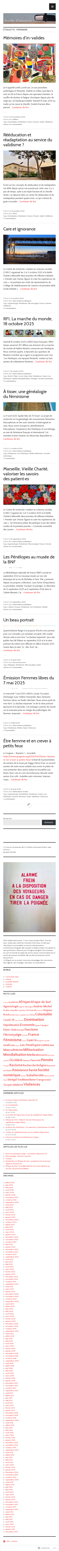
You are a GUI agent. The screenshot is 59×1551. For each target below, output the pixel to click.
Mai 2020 (9, 1311)
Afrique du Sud (40, 1002)
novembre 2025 (11, 1197)
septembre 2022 (12, 1257)
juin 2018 (9, 1368)
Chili (27, 1015)
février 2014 (10, 1497)
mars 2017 (9, 1405)
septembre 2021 (11, 1284)
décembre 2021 (11, 1277)
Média (14, 379)
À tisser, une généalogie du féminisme (25, 394)
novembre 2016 (11, 1415)
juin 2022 (9, 1262)
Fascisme (31, 1029)
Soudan (23, 1076)
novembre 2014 (11, 1475)
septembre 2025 (12, 1202)
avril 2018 (9, 1373)
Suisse (46, 1076)
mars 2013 (9, 1524)
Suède (51, 1076)
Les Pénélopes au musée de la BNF (29, 559)
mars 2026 (9, 1192)
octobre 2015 (10, 1448)
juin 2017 (8, 1398)
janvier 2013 (10, 1529)
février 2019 (10, 1348)
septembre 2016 (11, 1420)
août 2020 (9, 1304)
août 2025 (9, 1205)
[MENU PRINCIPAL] (52, 6)
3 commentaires (9, 308)
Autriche (40, 1010)
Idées (15, 213)
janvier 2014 (10, 1500)
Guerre (32, 1040)
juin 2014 (9, 1487)
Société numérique (45, 379)
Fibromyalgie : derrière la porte (18, 1156)
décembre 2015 (11, 1443)
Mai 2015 (9, 1460)
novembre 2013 (11, 1504)
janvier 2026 (10, 1195)
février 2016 (10, 1438)
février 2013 (10, 1527)
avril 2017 (9, 1403)
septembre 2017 (11, 1391)
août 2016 (9, 1423)
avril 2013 (9, 1522)
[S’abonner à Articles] (4, 1541)
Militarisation (33, 1050)
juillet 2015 (9, 1455)
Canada (23, 1015)
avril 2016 (9, 1433)
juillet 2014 (9, 1485)
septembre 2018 (12, 1361)
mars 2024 (9, 1232)
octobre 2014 (10, 1477)
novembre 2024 (11, 1220)
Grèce (24, 1041)
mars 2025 (9, 1212)
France (30, 122)
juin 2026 (9, 1185)
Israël (6, 1045)
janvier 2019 (10, 1351)
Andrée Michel (42, 1006)
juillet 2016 (9, 1425)
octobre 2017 (10, 1388)
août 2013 (9, 1512)
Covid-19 (8, 1019)
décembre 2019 (11, 1324)
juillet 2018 (9, 1366)
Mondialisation (24, 379)
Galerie (8, 979)
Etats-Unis (28, 376)
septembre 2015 (11, 1450)
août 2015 (9, 1452)
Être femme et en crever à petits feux (27, 743)
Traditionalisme (26, 1079)
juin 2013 (8, 1517)
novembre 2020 (12, 1296)
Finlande (25, 1035)
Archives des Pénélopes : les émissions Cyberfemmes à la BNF (30, 1127)
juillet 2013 (9, 1514)
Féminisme (22, 122)
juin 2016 (8, 1428)
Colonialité (43, 1014)
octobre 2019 (10, 1329)
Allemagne (29, 1007)
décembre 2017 (11, 1383)
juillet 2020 (10, 1306)
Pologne (6, 1066)
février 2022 (10, 1272)
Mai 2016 (9, 1430)
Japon (17, 1045)
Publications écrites (20, 792)
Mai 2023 (9, 1244)
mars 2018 (9, 1376)
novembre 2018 (11, 1356)
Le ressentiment (11, 1105)
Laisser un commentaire (12, 124)
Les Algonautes (11, 1110)
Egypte (37, 1025)
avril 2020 (9, 1314)
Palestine (26, 1061)
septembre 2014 (12, 1480)
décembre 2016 (11, 1413)
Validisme (49, 122)
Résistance (20, 1070)
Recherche (7, 819)
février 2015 (10, 1467)
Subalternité (35, 1075)
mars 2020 (9, 1316)
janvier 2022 (10, 1274)
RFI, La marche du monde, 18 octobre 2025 (27, 321)
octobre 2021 (10, 1282)
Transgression (43, 1079)
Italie (12, 1045)
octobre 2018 (10, 1358)
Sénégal (34, 379)
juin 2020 (9, 1309)
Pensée (36, 122)
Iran (47, 1041)
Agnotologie (13, 303)
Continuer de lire (20, 107)
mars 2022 (9, 1269)
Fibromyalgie (33, 303)
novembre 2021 (11, 1279)
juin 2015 (8, 1457)
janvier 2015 (10, 1470)
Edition (15, 119)
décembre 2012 (11, 1532)
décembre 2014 (11, 1472)
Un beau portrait (18, 620)
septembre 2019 (12, 1331)
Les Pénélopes (23, 453)
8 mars (5, 1002)
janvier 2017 (10, 1410)
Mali (52, 1045)
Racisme (22, 797)
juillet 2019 (9, 1336)
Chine (15, 376)
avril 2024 (9, 1230)
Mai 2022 (9, 1264)
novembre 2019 (11, 1326)
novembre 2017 (11, 1386)
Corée (21, 376)
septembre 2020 (12, 1301)
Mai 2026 (9, 1187)
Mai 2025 (9, 1207)
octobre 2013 (10, 1507)
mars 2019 (9, 1346)
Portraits (8, 984)
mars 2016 (9, 1435)
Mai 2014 (9, 1490)
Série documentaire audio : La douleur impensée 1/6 (26, 1154)
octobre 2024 (11, 1222)
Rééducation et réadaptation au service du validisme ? (27, 139)
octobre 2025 (10, 1200)
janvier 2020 (10, 1321)
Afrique (24, 1002)
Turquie (7, 1084)
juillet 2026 (9, 1183)
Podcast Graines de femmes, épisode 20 (21, 1100)
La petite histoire (12, 982)
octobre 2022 (10, 1254)
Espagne (44, 1025)
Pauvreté (35, 1060)
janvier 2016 (10, 1440)
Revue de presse (19, 662)
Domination (12, 122)
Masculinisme (13, 1050)
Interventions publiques (22, 301)
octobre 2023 (10, 1242)
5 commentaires (9, 218)
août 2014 (9, 1482)
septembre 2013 (11, 1509)
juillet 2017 (9, 1396)
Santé (42, 122)
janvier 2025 (10, 1217)
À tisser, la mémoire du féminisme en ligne (22, 1137)
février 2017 (10, 1408)
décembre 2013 (11, 1502)
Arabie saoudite (10, 1010)
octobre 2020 (11, 1299)
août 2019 (9, 1334)
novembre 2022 (11, 1252)
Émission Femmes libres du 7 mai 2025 (28, 680)
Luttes (45, 1045)
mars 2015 (9, 1465)
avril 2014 (9, 1492)
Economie (27, 1025)
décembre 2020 (12, 1294)
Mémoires (39, 453)
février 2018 (10, 1378)
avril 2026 (9, 1190)
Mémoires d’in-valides (23, 37)
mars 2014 (9, 1495)
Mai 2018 (9, 1371)
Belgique (11, 665)
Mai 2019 (9, 1341)
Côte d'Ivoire (19, 1020)
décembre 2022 (11, 1249)
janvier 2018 (10, 1381)
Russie (9, 1071)
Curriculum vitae (12, 977)
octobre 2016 (10, 1418)
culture (11, 607)
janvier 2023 (10, 1247)
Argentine (22, 1010)
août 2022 (9, 1259)
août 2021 (9, 1287)
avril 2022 (9, 1267)
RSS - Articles (12, 1541)
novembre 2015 (11, 1445)
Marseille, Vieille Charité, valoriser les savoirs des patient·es (25, 473)
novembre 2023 (11, 1239)
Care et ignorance (19, 229)
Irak (44, 1041)
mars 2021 (9, 1289)
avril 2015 (9, 1462)
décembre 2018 (11, 1353)
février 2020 (10, 1319)
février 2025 (10, 1215)
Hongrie (40, 1041)
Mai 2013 (9, 1519)
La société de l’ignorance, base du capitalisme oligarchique (29, 1115)
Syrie (5, 1080)
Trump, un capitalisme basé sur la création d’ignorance (27, 1132)
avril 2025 (9, 1210)
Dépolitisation (11, 1025)
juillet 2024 (10, 1225)
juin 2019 (9, 1339)
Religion (41, 1065)
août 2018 (9, 1363)
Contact (8, 987)
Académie (13, 1002)
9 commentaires (9, 381)
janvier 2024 (10, 1235)
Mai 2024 (9, 1227)
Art (27, 1010)
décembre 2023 (11, 1237)
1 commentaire (9, 458)
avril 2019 (9, 1344)
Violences (32, 728)
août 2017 (9, 1393)
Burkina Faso (14, 1015)
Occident (15, 1060)
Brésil (10, 376)
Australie (33, 1010)
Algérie (21, 1007)
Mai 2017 (9, 1400)
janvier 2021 (10, 1291)
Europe (17, 607)
